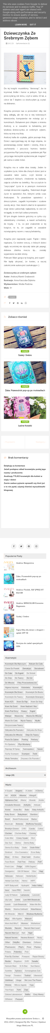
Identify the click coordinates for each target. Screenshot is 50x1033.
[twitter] (21, 546)
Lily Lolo (8, 900)
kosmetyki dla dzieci (13, 692)
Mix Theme (32, 1022)
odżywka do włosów (13, 735)
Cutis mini (9, 838)
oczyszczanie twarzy (14, 725)
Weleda (8, 985)
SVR (27, 961)
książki (12, 297)
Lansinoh (36, 895)
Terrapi (8, 975)
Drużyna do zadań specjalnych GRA (29, 644)
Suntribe (8, 971)
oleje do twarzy (32, 735)
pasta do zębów (11, 740)
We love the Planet (33, 980)
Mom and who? (11, 923)
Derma (18, 843)
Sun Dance (35, 966)
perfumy (34, 740)
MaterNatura (36, 909)
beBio (27, 994)
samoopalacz (28, 749)
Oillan (7, 942)
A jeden (29, 791)
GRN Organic (30, 867)
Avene (7, 810)
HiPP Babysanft (11, 885)
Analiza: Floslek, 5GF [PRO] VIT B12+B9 (30, 591)
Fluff (40, 862)
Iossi (7, 890)
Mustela (8, 928)
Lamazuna (25, 895)
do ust (29, 678)
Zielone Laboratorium (13, 994)
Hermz (24, 881)
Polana (8, 952)
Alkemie (22, 795)
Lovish (7, 904)
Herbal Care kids (12, 881)
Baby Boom (10, 814)
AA (6, 795)
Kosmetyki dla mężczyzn (15, 664)
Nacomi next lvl (11, 933)
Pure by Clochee (12, 957)
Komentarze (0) (24, 43)
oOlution (8, 999)
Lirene (17, 900)
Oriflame (37, 942)
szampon (25, 754)
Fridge (19, 867)
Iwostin (27, 890)
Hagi (41, 871)
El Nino (15, 857)
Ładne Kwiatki (25, 425)
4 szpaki (8, 791)
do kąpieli (19, 673)
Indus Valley (37, 885)
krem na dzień (11, 706)
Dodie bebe (34, 848)
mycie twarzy (26, 721)
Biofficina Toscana (33, 824)
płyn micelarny (24, 744)
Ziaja (26, 990)
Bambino (34, 814)
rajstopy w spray (12, 749)
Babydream (22, 814)
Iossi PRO (16, 890)
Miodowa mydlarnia (34, 914)
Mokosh (28, 919)
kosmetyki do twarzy (14, 697)
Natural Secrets (11, 938)
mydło (37, 721)
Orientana (27, 942)
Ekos (7, 857)
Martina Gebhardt (21, 909)
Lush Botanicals (20, 904)
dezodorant (39, 668)
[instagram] (36, 546)
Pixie (29, 947)
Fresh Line (9, 867)
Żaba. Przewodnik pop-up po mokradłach (25, 390)
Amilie (41, 800)
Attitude (37, 805)
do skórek (31, 673)
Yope (32, 985)
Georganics (9, 871)
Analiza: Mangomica (25, 563)
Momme (24, 923)
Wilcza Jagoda (20, 985)
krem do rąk (22, 702)
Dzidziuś (8, 852)
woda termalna (11, 759)
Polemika (18, 952)
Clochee (8, 833)
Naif (23, 933)
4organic (19, 791)
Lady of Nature (11, 895)
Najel (30, 933)
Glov (34, 871)
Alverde (32, 800)
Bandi (7, 819)
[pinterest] (29, 546)
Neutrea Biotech (27, 938)
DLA (33, 838)
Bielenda (19, 824)
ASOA (13, 795)
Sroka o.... (37, 1018)
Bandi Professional (20, 819)
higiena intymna (11, 687)
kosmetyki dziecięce (34, 697)
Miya (7, 919)
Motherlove (35, 923)
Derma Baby (29, 843)
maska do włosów (33, 716)
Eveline (37, 857)
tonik (35, 754)
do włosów (9, 683)
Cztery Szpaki (22, 838)
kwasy (24, 711)
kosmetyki (37, 687)
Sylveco (18, 971)
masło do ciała (11, 721)
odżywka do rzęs (34, 730)
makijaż (8, 716)
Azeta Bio (18, 810)
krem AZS (9, 702)
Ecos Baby (35, 852)
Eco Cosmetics (21, 852)
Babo (27, 810)
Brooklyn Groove (12, 829)
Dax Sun (8, 843)
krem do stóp (36, 702)
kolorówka (26, 687)
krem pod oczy (11, 711)
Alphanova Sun (11, 800)
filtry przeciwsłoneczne (27, 683)
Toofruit (28, 975)
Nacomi (18, 928)
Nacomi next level (32, 928)
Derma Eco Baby (12, 848)
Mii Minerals (10, 914)
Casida (32, 829)
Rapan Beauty (38, 957)
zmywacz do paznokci (30, 759)
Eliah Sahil (26, 857)
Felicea (32, 862)
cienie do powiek (12, 668)
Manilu (7, 909)
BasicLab (9, 824)
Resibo (8, 961)
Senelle (35, 961)
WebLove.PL (27, 1025)
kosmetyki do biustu (34, 692)
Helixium (19, 876)
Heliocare (9, 876)
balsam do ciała (36, 664)
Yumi (19, 990)
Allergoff (32, 795)
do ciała (8, 673)
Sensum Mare (10, 966)
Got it (33, 25)
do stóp (8, 678)
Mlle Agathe (17, 919)
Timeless (17, 975)
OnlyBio (16, 942)
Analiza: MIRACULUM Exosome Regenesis (29, 604)
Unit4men (9, 980)
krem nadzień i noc (29, 706)
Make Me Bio (35, 904)
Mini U (20, 914)
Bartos (34, 819)
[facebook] (14, 546)
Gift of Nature (23, 871)
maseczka (19, 716)
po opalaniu (10, 744)
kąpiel (32, 711)
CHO (24, 829)
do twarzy (19, 678)
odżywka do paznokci (14, 730)
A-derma (39, 791)
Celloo (40, 829)
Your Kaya (9, 990)
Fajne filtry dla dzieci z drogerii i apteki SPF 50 (30, 631)
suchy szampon (11, 754)
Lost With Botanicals (31, 900)
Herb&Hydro (31, 876)
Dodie (24, 848)
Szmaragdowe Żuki (32, 971)
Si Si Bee (23, 966)
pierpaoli (19, 999)
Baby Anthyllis (38, 810)
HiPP (33, 881)
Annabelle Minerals (12, 805)
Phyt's (21, 947)
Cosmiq (33, 833)
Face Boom (9, 862)
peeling (25, 740)
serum (40, 749)
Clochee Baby (20, 833)
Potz (27, 952)
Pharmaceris (10, 947)
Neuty (39, 938)
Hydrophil (25, 885)
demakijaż (27, 668)
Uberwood (38, 975)
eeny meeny (38, 994)
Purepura (25, 957)
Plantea (37, 947)
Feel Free (21, 862)
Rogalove (18, 961)
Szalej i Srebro (25, 355)
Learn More (21, 25)
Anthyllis (27, 805)
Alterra (23, 800)
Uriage (18, 980)
